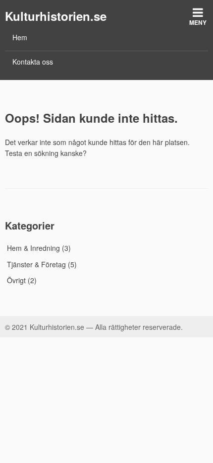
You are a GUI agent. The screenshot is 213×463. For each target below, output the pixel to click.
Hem (19, 37)
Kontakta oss (32, 62)
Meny (198, 22)
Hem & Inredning (33, 248)
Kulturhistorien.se (55, 15)
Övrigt (16, 280)
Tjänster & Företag (36, 264)
